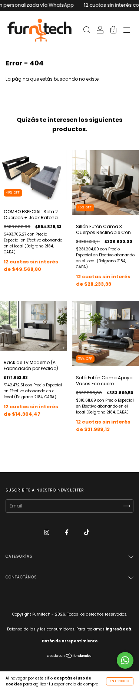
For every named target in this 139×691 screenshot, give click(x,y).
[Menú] (126, 30)
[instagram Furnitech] (47, 532)
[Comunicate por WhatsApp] (125, 660)
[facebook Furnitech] (67, 532)
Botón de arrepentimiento (69, 641)
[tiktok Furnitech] (86, 532)
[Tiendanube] (69, 656)
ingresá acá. (119, 629)
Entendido (119, 681)
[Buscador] (86, 30)
